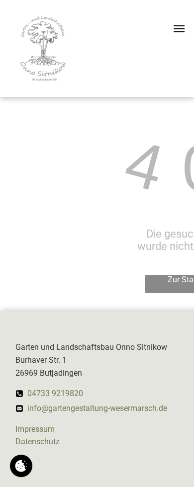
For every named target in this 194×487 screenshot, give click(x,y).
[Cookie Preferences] (21, 466)
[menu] (179, 29)
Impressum (35, 429)
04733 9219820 (55, 393)
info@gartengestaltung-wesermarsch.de (97, 408)
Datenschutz (37, 441)
